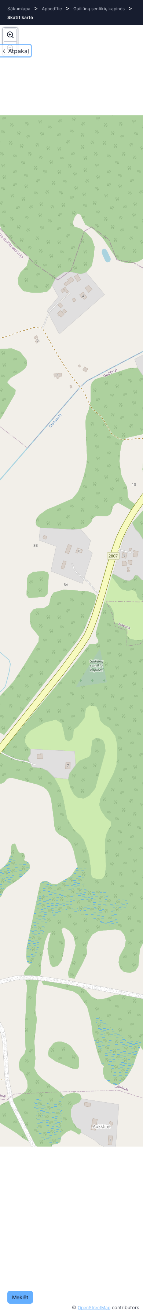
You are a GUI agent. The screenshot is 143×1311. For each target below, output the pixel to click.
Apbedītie (52, 8)
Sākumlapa (18, 8)
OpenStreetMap (94, 1307)
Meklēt (20, 1297)
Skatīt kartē (20, 17)
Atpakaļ (18, 51)
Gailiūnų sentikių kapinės (99, 8)
